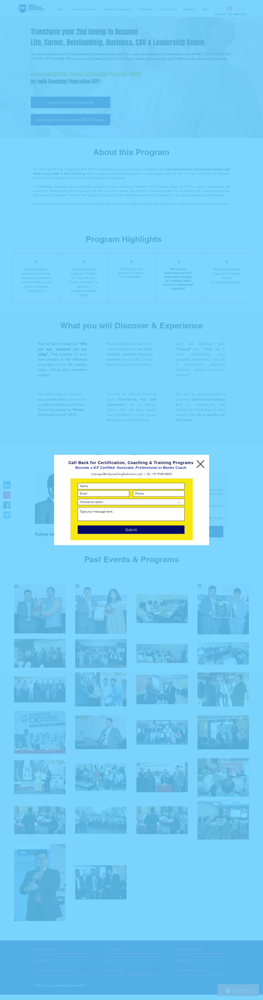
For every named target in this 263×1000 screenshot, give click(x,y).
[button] (200, 464)
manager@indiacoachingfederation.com (117, 474)
